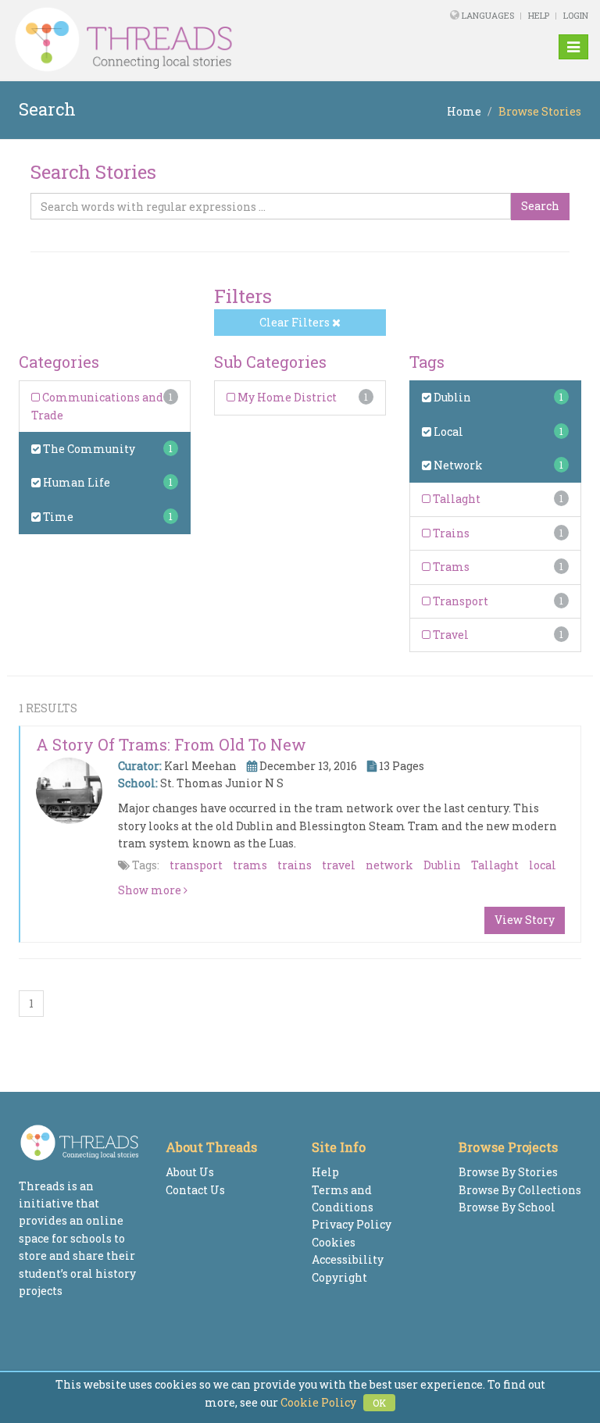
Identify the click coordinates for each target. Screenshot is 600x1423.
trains (294, 865)
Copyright (339, 1277)
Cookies (333, 1242)
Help (538, 15)
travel (338, 865)
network (389, 865)
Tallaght (455, 498)
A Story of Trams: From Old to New (171, 744)
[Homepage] (190, 40)
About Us (190, 1171)
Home (464, 111)
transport (196, 865)
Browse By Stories (508, 1171)
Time (57, 516)
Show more (151, 890)
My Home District (286, 397)
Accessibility (348, 1259)
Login (575, 15)
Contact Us (195, 1189)
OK (379, 1402)
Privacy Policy (351, 1224)
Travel (449, 634)
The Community (88, 448)
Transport (459, 601)
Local (447, 431)
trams (250, 865)
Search (540, 205)
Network (457, 465)
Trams (450, 566)
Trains (450, 533)
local (542, 865)
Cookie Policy (318, 1402)
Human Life (75, 482)
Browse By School (507, 1207)
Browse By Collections (520, 1189)
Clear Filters (295, 322)
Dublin (451, 397)
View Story (525, 919)
